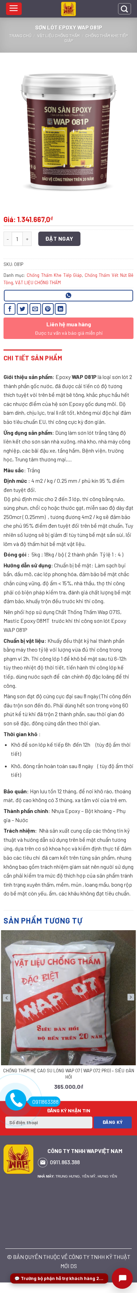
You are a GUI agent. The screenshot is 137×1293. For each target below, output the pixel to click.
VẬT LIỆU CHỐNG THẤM (58, 35)
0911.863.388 (65, 1162)
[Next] (130, 1011)
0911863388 (45, 1101)
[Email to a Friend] (35, 309)
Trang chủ (20, 35)
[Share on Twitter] (22, 309)
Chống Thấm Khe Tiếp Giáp (54, 275)
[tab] (33, 358)
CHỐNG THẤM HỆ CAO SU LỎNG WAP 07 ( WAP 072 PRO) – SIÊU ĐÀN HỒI (68, 1074)
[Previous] (7, 1012)
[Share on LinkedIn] (60, 309)
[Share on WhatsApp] (68, 295)
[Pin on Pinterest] (48, 309)
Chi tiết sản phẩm (33, 358)
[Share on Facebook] (9, 309)
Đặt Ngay (59, 238)
